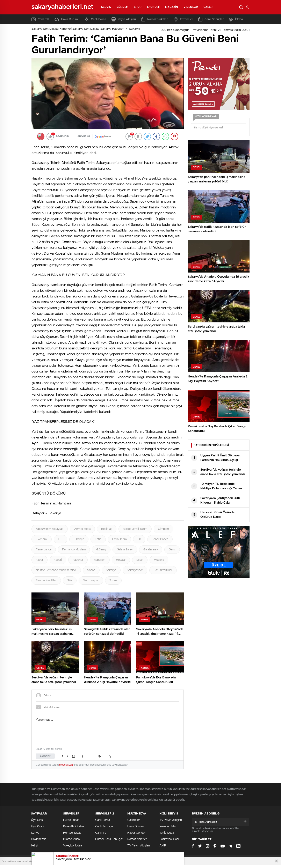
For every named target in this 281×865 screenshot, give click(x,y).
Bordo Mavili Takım (135, 529)
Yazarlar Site (167, 826)
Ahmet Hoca (82, 529)
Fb (139, 539)
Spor (137, 7)
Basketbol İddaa (73, 826)
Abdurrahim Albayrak (49, 529)
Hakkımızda (38, 839)
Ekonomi (153, 7)
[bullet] (89, 756)
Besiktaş (106, 529)
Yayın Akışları (127, 19)
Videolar (190, 7)
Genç (172, 549)
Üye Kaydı (37, 826)
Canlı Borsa (98, 19)
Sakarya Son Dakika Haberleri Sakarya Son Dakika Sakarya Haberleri (77, 28)
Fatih (98, 539)
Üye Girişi (37, 820)
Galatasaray (150, 549)
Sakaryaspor (135, 570)
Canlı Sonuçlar (214, 19)
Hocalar (121, 559)
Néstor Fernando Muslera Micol (56, 570)
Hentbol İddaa (72, 832)
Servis (106, 7)
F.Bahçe (79, 539)
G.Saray (101, 549)
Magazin (171, 7)
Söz (69, 580)
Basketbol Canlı (169, 839)
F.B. (60, 539)
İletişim (35, 845)
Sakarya (134, 28)
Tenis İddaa (166, 832)
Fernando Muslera (74, 549)
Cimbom (163, 529)
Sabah (91, 570)
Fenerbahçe (43, 549)
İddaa (239, 19)
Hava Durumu (70, 19)
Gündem (123, 7)
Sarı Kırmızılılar (163, 570)
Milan (139, 559)
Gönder (45, 756)
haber (39, 559)
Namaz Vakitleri (157, 19)
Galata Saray (125, 549)
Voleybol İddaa (72, 845)
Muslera (159, 559)
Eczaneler (186, 19)
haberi (58, 559)
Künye (35, 832)
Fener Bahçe (160, 539)
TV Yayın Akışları (138, 845)
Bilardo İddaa (71, 839)
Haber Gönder (136, 832)
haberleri (99, 559)
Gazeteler (133, 820)
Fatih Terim (119, 539)
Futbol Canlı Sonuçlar (109, 839)
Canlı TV (43, 19)
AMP (162, 845)
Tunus (113, 580)
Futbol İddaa (71, 820)
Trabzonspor (91, 580)
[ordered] (83, 756)
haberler (78, 559)
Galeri (208, 7)
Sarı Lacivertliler (46, 580)
